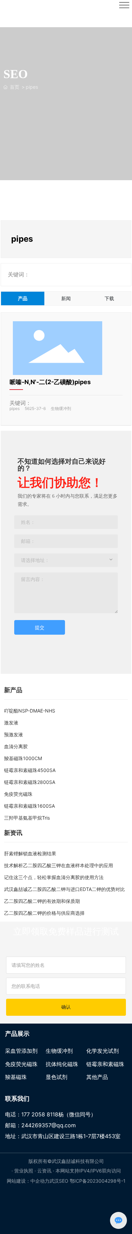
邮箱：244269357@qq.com (40, 1125)
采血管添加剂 (21, 1050)
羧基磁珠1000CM (23, 758)
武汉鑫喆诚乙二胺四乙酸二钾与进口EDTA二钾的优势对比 (64, 889)
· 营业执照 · (24, 1170)
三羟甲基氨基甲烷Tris (27, 818)
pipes (14, 408)
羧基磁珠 (16, 1077)
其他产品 (97, 1077)
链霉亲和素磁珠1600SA (29, 806)
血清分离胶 (16, 746)
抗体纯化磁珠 (62, 1064)
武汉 (54, 1181)
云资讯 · (46, 1170)
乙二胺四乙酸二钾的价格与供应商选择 (44, 913)
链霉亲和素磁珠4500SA (30, 770)
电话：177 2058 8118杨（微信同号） (50, 1114)
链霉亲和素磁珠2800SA (29, 782)
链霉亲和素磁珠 (105, 1064)
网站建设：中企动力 (28, 1181)
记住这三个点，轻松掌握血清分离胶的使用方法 (54, 877)
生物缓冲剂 (61, 408)
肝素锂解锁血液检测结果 (30, 853)
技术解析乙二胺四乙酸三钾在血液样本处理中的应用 (58, 865)
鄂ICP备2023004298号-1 (98, 1181)
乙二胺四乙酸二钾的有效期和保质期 (42, 901)
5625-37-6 (35, 408)
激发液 (11, 722)
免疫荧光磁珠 (18, 794)
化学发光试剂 (102, 1050)
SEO (63, 1181)
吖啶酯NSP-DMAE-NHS (29, 711)
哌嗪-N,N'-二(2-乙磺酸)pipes (50, 381)
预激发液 (13, 734)
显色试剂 (56, 1077)
